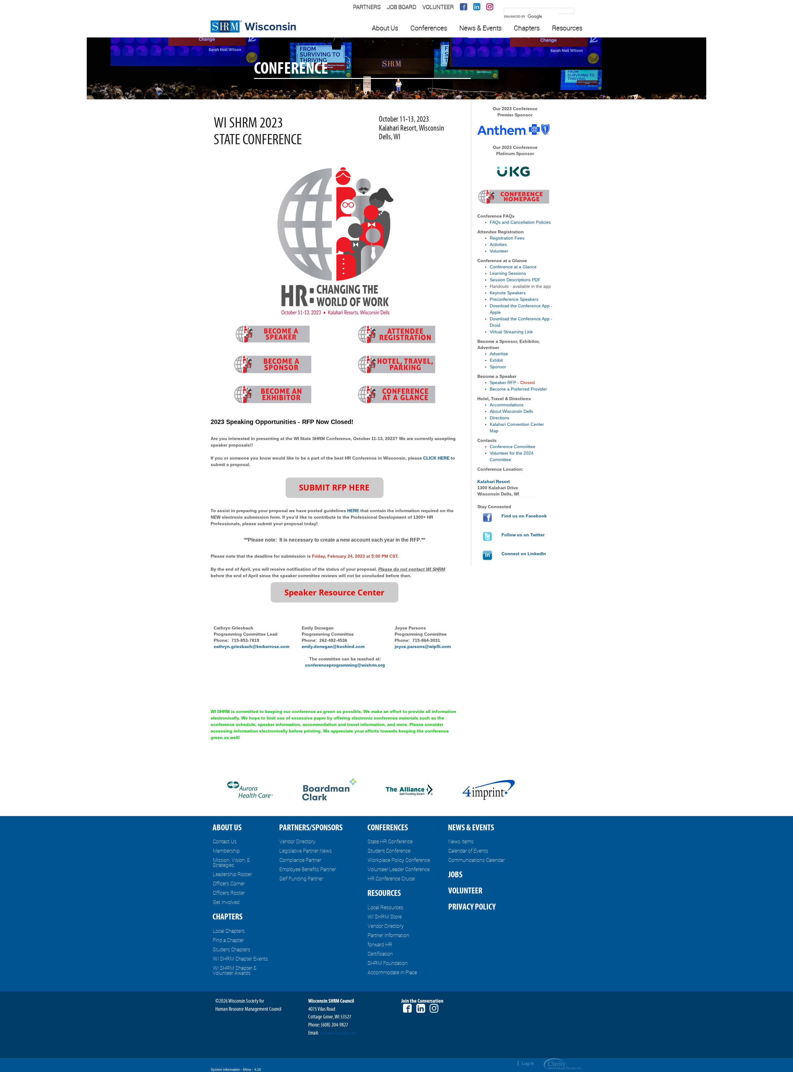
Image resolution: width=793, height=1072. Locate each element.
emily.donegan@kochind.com (333, 646)
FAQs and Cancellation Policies (520, 222)
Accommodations (507, 404)
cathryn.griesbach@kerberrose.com (251, 646)
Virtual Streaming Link (511, 331)
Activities (498, 244)
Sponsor (498, 366)
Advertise (499, 353)
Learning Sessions (508, 273)
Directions (499, 417)
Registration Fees (507, 238)
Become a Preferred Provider (518, 389)
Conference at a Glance (513, 266)
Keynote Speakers (508, 292)
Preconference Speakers (514, 299)
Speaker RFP (503, 382)
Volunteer (499, 251)
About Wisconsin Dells (511, 411)
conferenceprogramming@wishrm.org (345, 665)
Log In (528, 1063)
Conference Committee (512, 446)
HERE (353, 510)
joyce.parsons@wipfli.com (423, 646)
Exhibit (496, 360)
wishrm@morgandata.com (338, 1033)
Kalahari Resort (493, 481)
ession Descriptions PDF (517, 279)
